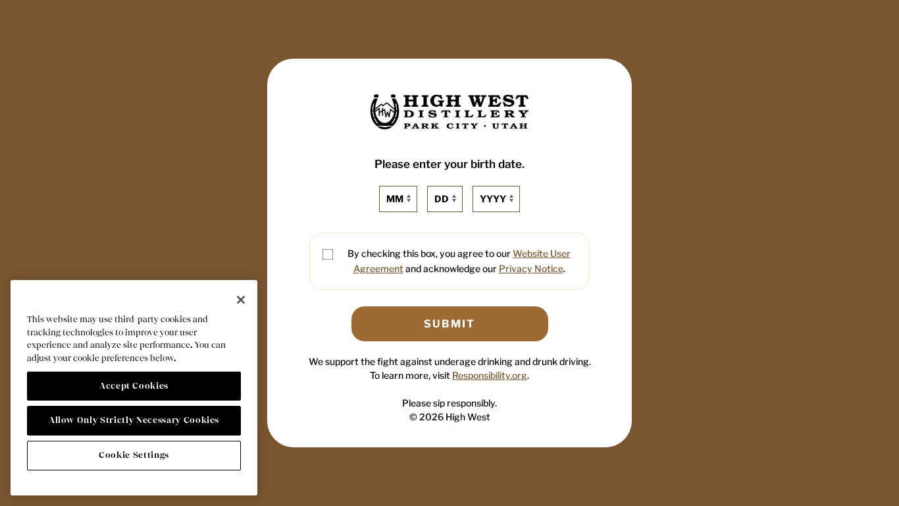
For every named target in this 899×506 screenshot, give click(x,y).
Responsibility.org (489, 375)
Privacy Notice (531, 268)
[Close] (240, 299)
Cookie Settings (134, 455)
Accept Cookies (133, 385)
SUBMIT (449, 324)
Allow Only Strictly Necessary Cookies (134, 420)
